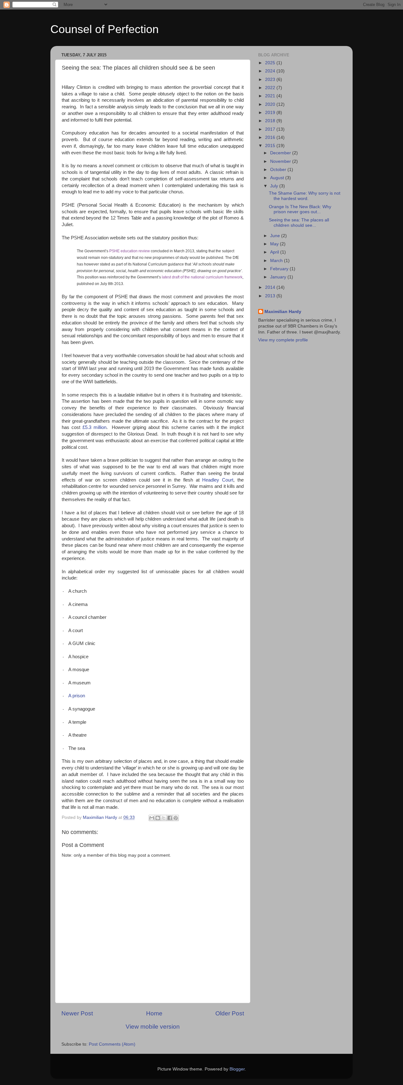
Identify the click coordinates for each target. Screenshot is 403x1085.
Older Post (229, 1013)
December (281, 153)
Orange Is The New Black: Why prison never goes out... (300, 209)
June (275, 235)
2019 (270, 112)
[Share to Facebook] (170, 818)
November (281, 161)
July (274, 186)
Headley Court (217, 480)
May (275, 244)
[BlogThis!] (158, 818)
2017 (270, 129)
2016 (270, 137)
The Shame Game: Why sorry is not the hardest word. (304, 196)
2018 (270, 120)
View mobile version (153, 1026)
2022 (270, 87)
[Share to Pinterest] (176, 818)
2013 (270, 296)
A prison (76, 695)
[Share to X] (164, 818)
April (275, 252)
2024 (270, 71)
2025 (270, 62)
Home (154, 1013)
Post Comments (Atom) (112, 1044)
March (277, 260)
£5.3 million (94, 427)
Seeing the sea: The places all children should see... (299, 222)
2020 (270, 104)
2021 (270, 96)
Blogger (237, 1069)
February (280, 268)
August (277, 177)
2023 (270, 79)
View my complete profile (283, 340)
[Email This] (152, 818)
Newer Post (77, 1013)
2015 (270, 145)
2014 (270, 287)
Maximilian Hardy (282, 311)
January (278, 277)
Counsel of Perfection (104, 29)
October (278, 169)
